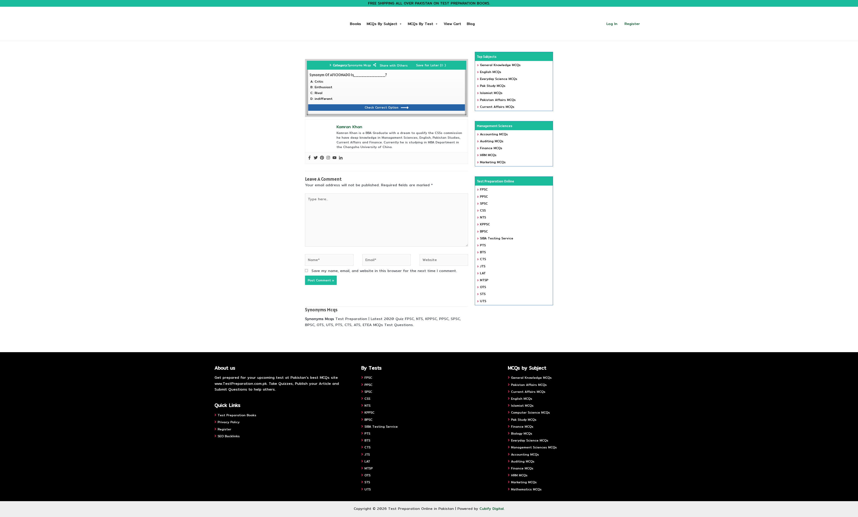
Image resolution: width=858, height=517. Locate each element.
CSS (483, 210)
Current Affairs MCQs (497, 106)
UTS (483, 301)
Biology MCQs (521, 433)
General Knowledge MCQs (500, 65)
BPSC (484, 231)
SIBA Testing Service (496, 238)
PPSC (484, 196)
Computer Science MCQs (530, 412)
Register (632, 24)
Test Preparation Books (237, 415)
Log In (611, 24)
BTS (483, 252)
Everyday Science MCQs (498, 78)
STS (483, 293)
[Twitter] (316, 158)
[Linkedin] (341, 158)
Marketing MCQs (493, 162)
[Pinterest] (322, 158)
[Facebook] (309, 158)
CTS (483, 259)
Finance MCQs (491, 148)
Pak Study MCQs (492, 85)
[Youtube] (334, 158)
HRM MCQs (488, 155)
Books (355, 24)
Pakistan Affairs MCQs (498, 99)
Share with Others (394, 65)
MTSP (484, 280)
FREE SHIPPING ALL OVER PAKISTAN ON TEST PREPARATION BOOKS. (429, 3)
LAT (483, 273)
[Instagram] (328, 158)
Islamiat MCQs (491, 92)
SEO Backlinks (229, 436)
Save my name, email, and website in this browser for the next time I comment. (384, 271)
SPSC (484, 203)
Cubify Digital (491, 508)
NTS (483, 217)
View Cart (452, 24)
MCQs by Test (420, 24)
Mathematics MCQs (526, 489)
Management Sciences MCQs (534, 447)
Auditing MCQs (491, 141)
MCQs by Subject (382, 24)
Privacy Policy (229, 422)
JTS (482, 266)
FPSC (484, 189)
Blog (471, 24)
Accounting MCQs (494, 134)
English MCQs (490, 71)
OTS (483, 287)
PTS (483, 245)
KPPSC (485, 224)
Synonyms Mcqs (359, 65)
